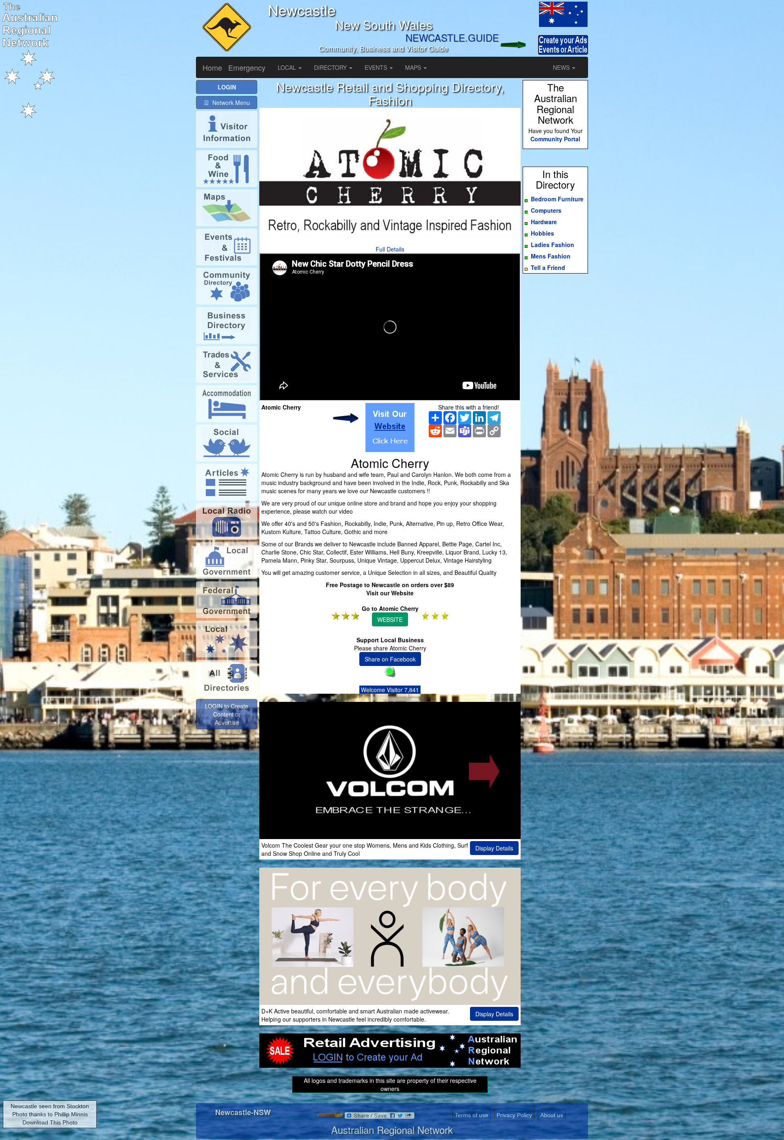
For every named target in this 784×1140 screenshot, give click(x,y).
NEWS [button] (562, 67)
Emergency (246, 67)
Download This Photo (50, 1122)
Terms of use (471, 1115)
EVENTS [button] (377, 67)
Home (212, 67)
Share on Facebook (390, 659)
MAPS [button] (414, 67)
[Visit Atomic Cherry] (389, 427)
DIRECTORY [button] (331, 67)
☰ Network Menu (227, 102)
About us (551, 1115)
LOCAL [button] (288, 67)
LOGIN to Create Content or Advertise (226, 714)
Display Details (494, 848)
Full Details (390, 249)
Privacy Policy (514, 1115)
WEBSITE (390, 619)
